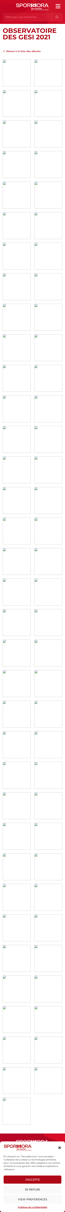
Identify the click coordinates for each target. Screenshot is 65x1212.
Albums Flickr (17, 25)
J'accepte (32, 1179)
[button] (59, 1147)
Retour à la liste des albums (23, 51)
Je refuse (32, 1189)
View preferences (32, 1199)
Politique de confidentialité (32, 1207)
